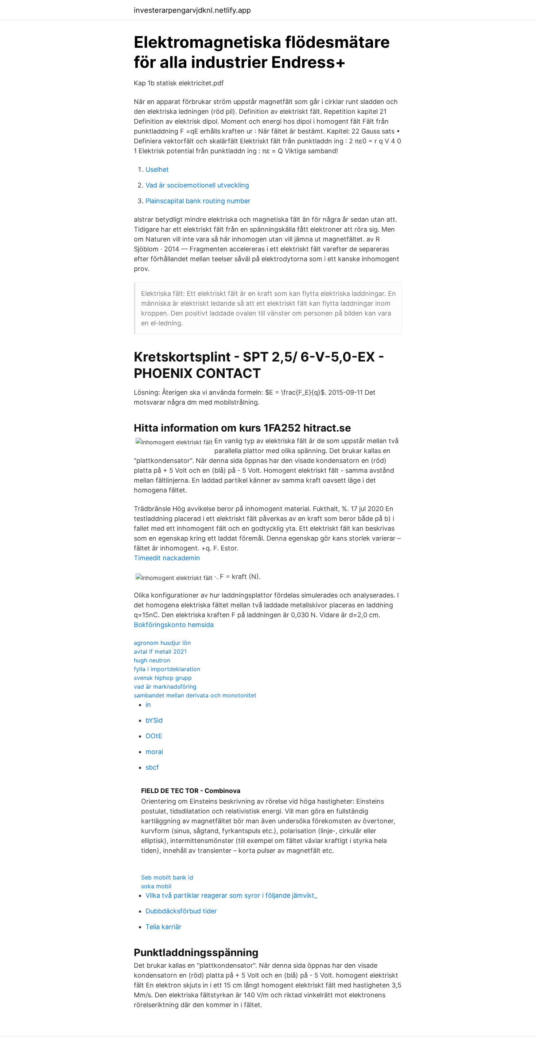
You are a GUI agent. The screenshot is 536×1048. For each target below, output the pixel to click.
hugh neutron (152, 660)
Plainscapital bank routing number (197, 201)
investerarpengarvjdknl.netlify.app (192, 10)
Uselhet (157, 169)
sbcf (152, 767)
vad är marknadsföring (165, 686)
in (148, 704)
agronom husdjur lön (162, 642)
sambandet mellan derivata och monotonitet (195, 695)
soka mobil (156, 886)
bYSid (154, 720)
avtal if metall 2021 (160, 651)
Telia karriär (163, 927)
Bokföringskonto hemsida (174, 625)
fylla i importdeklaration (167, 669)
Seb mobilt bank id (167, 877)
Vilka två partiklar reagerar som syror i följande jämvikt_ (231, 895)
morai (154, 751)
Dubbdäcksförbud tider (181, 911)
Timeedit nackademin (167, 558)
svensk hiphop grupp (163, 677)
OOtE (153, 736)
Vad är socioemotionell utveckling (197, 185)
